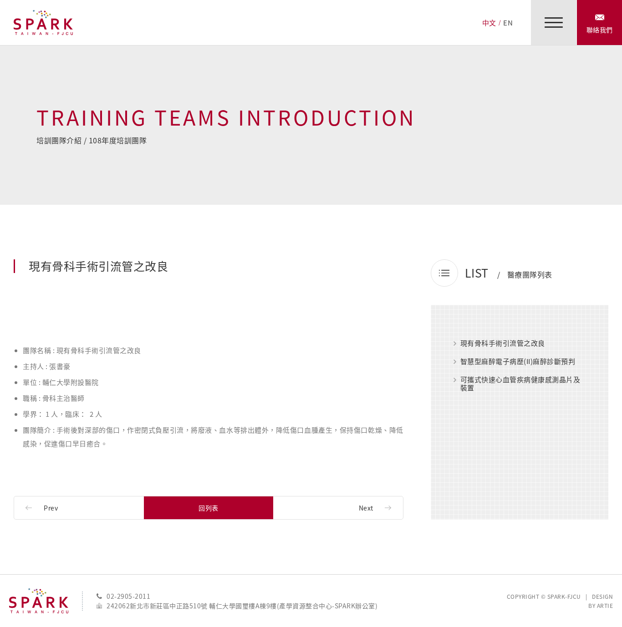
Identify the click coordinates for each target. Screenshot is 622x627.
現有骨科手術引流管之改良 (502, 343)
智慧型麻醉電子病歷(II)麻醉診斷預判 (518, 361)
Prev (51, 507)
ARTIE (605, 606)
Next (366, 507)
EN (508, 23)
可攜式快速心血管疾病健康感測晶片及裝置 (520, 383)
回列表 (209, 507)
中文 (489, 23)
